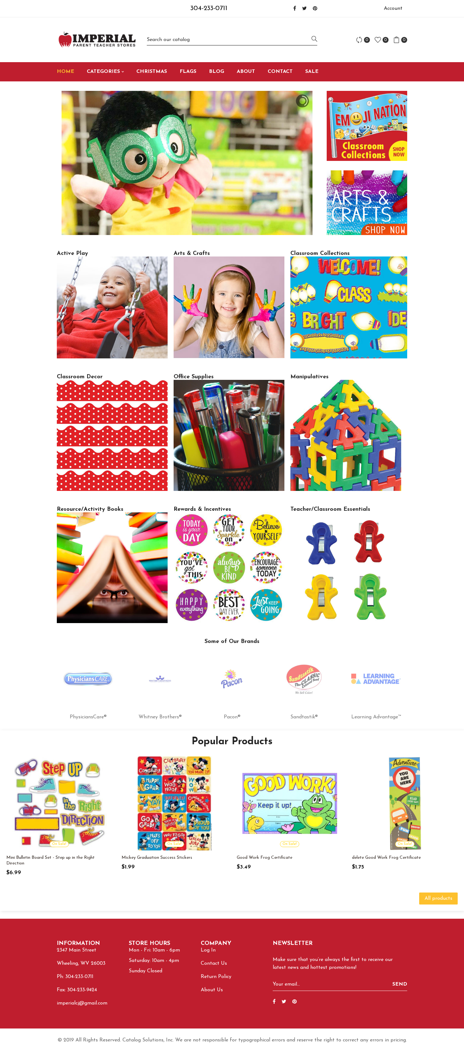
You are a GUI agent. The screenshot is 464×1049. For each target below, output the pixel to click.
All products (438, 898)
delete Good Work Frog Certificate (386, 857)
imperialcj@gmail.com (82, 1003)
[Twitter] (304, 8)
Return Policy (216, 976)
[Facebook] (294, 8)
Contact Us (214, 963)
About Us (212, 990)
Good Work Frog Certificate (264, 857)
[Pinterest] (315, 8)
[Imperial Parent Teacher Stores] (97, 39)
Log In (208, 950)
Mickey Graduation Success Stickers (157, 857)
